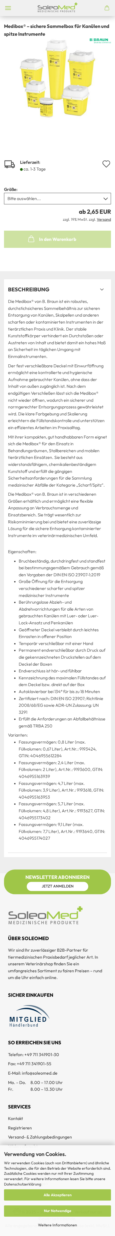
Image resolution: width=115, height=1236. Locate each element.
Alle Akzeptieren (58, 1194)
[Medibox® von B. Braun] (57, 77)
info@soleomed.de (39, 1073)
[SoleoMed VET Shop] (57, 8)
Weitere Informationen (57, 1225)
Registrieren (20, 1127)
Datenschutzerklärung (22, 1184)
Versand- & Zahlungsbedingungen (40, 1137)
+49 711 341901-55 (34, 1063)
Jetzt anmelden (58, 886)
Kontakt (15, 1118)
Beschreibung (28, 289)
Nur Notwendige (57, 1210)
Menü (8, 8)
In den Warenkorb (57, 239)
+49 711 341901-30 (41, 1054)
